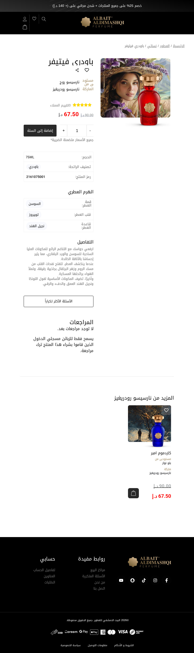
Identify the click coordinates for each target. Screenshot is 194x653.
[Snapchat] (132, 580)
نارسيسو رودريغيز (160, 473)
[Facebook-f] (167, 580)
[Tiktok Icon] (144, 580)
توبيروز (34, 215)
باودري (33, 166)
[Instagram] (155, 580)
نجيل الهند (36, 226)
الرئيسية (179, 46)
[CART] (25, 27)
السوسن (35, 204)
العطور (165, 46)
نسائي (152, 46)
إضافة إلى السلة (40, 130)
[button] (133, 493)
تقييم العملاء (60, 105)
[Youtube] (121, 580)
